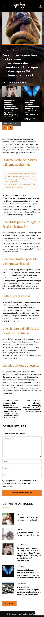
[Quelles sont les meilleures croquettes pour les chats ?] (8, 534)
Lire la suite (10, 123)
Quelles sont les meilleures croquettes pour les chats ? (28, 533)
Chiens (20, 514)
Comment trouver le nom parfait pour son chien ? (27, 518)
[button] (3, 6)
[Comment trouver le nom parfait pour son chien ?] (8, 519)
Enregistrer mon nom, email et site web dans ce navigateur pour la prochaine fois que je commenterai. (21, 483)
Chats (19, 529)
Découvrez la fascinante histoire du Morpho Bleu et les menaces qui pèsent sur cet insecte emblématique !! (32, 107)
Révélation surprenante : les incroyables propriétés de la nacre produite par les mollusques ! (32, 407)
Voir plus (9, 603)
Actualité (8, 50)
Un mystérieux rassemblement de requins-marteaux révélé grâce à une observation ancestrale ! (29, 591)
